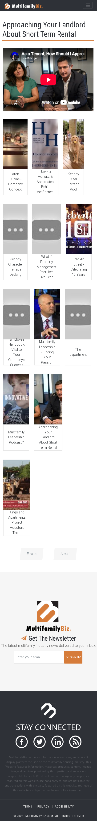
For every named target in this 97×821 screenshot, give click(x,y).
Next (65, 554)
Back (32, 554)
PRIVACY (43, 806)
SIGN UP (75, 657)
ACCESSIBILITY (64, 806)
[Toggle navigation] (87, 5)
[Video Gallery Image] (15, 144)
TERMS (27, 806)
